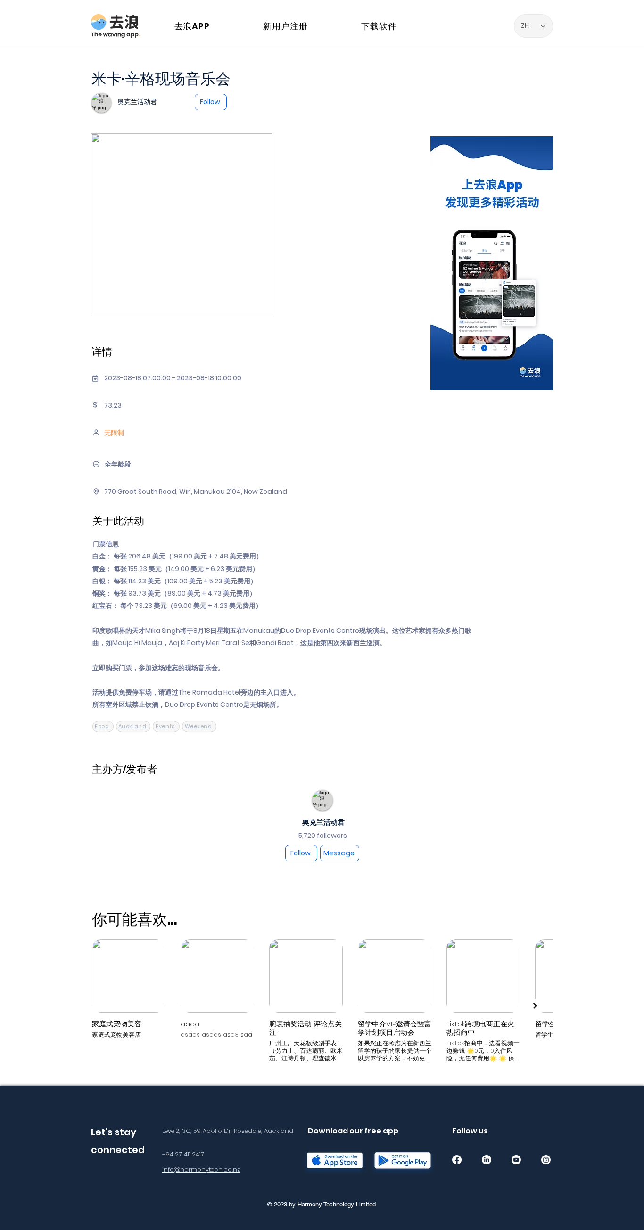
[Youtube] (516, 1159)
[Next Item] (535, 1006)
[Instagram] (546, 1159)
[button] (613, 15)
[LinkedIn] (486, 1159)
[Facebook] (457, 1159)
